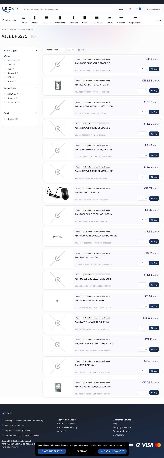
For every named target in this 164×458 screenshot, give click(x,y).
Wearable (74, 22)
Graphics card (135, 22)
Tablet (84, 22)
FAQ (115, 423)
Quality (7, 113)
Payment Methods (121, 431)
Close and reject (51, 451)
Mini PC (110, 22)
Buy (155, 69)
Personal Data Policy (67, 427)
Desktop (34, 22)
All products (10, 20)
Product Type (10, 50)
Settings (82, 451)
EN (120, 10)
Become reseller (153, 9)
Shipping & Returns (122, 427)
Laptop (24, 22)
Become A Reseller (66, 423)
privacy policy (119, 445)
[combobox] (68, 9)
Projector (121, 22)
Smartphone (60, 22)
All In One (46, 22)
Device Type (10, 88)
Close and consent (112, 451)
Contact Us (118, 435)
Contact (159, 20)
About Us (61, 431)
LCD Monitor (97, 22)
